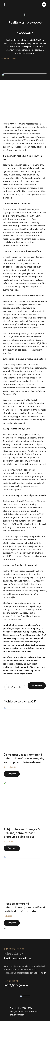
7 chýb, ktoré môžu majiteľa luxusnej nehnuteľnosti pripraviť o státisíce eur (22, 833)
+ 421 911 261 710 (11, 981)
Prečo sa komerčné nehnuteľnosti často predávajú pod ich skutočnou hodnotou (24, 907)
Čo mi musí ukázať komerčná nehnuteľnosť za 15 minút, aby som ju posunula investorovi (24, 758)
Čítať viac (12, 774)
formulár (42, 973)
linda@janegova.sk (16, 985)
